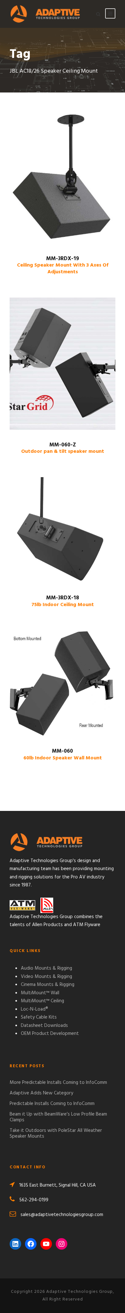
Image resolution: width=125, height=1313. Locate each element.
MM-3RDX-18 (62, 601)
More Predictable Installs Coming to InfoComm (58, 1082)
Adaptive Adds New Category (41, 1093)
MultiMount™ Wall (40, 993)
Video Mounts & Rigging (46, 977)
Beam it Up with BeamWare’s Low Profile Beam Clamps (58, 1117)
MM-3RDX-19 (62, 265)
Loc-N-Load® (34, 1009)
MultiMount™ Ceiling (42, 1001)
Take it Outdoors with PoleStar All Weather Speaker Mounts (56, 1133)
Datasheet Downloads (44, 1025)
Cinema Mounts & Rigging (47, 985)
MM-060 (62, 754)
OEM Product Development (50, 1033)
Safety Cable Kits (39, 1017)
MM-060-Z (62, 448)
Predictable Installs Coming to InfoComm (52, 1104)
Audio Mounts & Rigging (46, 968)
